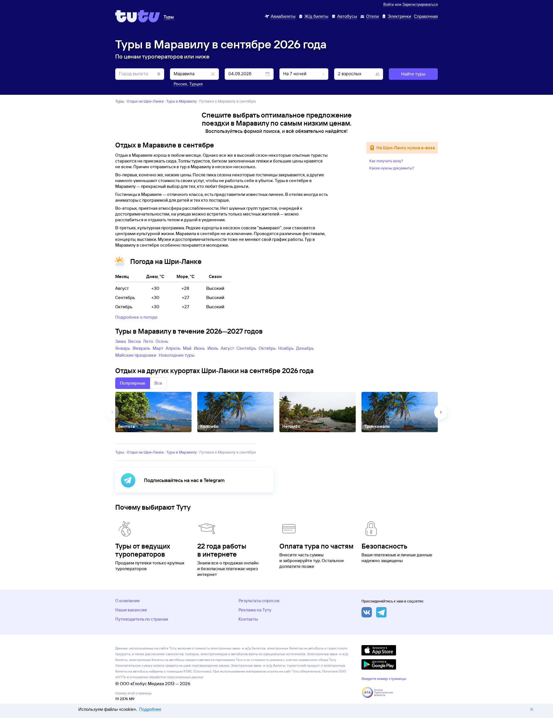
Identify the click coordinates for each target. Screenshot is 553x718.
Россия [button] (180, 84)
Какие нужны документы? (391, 168)
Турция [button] (196, 84)
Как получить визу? (386, 160)
